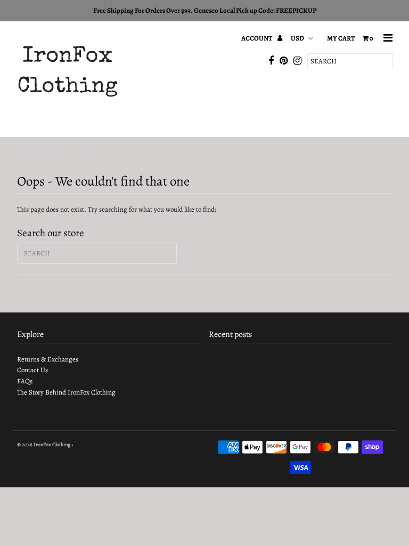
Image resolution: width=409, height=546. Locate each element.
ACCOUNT (257, 38)
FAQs (24, 381)
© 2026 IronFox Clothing (43, 444)
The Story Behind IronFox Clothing (66, 392)
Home (26, 155)
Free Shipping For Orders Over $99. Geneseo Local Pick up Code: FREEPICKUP (204, 10)
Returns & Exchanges (47, 359)
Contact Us (32, 369)
